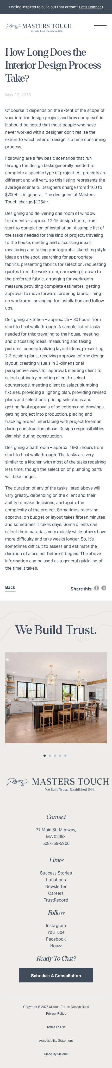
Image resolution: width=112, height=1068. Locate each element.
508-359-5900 (56, 843)
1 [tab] (45, 755)
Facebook (56, 939)
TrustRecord (56, 900)
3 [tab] (56, 755)
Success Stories (56, 873)
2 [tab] (50, 755)
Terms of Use (56, 1027)
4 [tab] (61, 755)
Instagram (56, 925)
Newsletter (56, 886)
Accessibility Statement (56, 1041)
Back (10, 587)
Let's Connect (91, 7)
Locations (56, 880)
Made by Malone (56, 1054)
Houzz (56, 946)
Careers (56, 893)
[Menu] (99, 27)
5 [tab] (66, 755)
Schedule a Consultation (56, 976)
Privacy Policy (56, 1013)
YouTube (56, 932)
